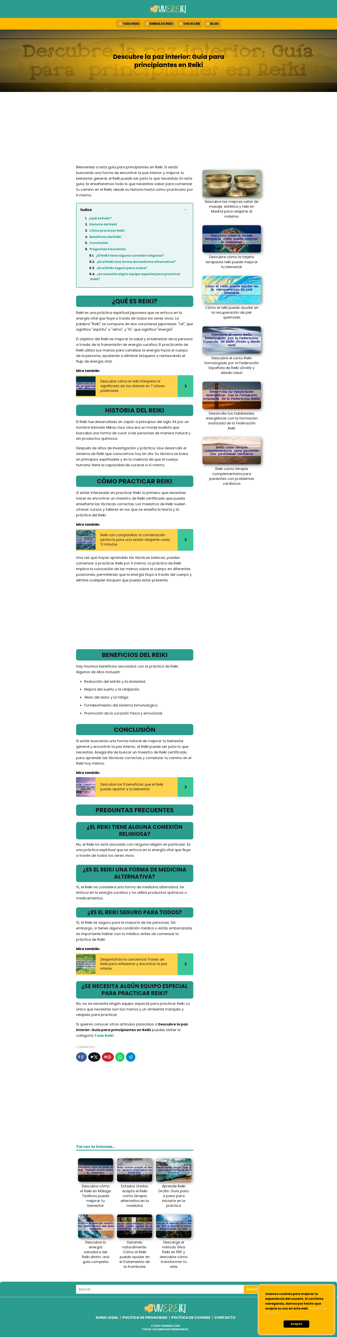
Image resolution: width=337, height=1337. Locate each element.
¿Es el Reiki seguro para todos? (122, 268)
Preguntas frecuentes (108, 249)
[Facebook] (81, 1057)
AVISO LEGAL (107, 1317)
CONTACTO (224, 1317)
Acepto (296, 1324)
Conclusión (98, 243)
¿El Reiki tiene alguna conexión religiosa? (130, 255)
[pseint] (165, 1312)
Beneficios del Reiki (105, 237)
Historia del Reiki (103, 224)
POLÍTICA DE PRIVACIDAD (144, 1317)
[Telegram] (130, 1057)
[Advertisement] (168, 129)
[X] (94, 1057)
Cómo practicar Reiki (107, 230)
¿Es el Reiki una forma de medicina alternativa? (136, 262)
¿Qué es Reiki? (100, 218)
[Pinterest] (108, 1057)
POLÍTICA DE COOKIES (190, 1317)
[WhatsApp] (120, 1057)
